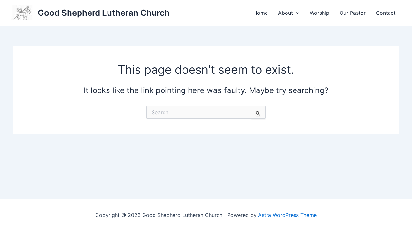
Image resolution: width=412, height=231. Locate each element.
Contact (386, 13)
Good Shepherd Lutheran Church (104, 13)
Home (260, 13)
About (285, 13)
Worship (319, 13)
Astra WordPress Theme (287, 215)
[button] (296, 13)
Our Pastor (353, 13)
